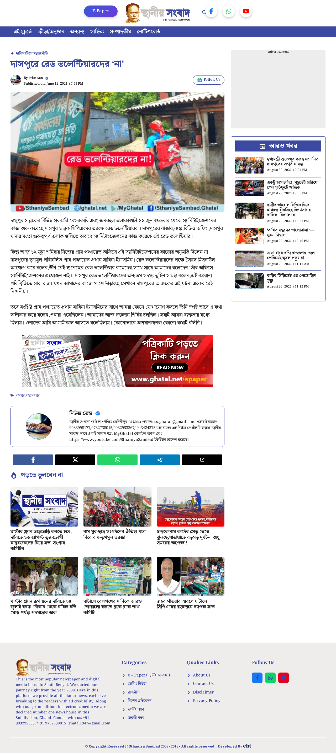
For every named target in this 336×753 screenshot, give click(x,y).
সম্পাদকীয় (120, 32)
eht (247, 746)
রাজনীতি (42, 53)
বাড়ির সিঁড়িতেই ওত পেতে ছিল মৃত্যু (291, 278)
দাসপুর (20, 395)
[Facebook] (211, 11)
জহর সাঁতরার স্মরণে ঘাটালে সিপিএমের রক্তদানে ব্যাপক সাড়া (186, 604)
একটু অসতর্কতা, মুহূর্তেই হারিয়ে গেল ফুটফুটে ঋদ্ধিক (292, 185)
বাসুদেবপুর (33, 395)
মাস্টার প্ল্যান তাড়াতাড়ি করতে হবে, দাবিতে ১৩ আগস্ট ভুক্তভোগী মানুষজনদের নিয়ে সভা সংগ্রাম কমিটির (41, 540)
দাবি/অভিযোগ (26, 53)
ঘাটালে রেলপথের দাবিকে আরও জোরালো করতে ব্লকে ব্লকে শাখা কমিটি (112, 607)
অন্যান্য (77, 32)
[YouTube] (246, 11)
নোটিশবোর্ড (148, 32)
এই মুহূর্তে (22, 32)
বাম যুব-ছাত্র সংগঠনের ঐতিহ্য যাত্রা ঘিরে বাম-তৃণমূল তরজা (114, 534)
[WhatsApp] (229, 11)
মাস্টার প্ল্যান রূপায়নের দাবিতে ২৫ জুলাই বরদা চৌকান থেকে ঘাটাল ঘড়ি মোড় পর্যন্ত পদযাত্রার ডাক (43, 607)
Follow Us (212, 80)
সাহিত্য (97, 32)
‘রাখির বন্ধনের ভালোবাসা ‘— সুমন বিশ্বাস (290, 233)
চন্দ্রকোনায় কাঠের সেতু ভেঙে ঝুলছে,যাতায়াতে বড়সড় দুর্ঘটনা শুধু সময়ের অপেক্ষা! (188, 537)
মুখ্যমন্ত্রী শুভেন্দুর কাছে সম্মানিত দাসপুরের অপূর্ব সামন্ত (292, 161)
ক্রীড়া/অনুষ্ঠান (51, 32)
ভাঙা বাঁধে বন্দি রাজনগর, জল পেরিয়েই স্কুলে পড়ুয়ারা (291, 255)
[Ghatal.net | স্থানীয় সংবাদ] (159, 13)
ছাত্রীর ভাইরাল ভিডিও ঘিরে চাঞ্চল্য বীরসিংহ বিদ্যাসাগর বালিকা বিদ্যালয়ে (289, 210)
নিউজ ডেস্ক (36, 78)
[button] (204, 13)
